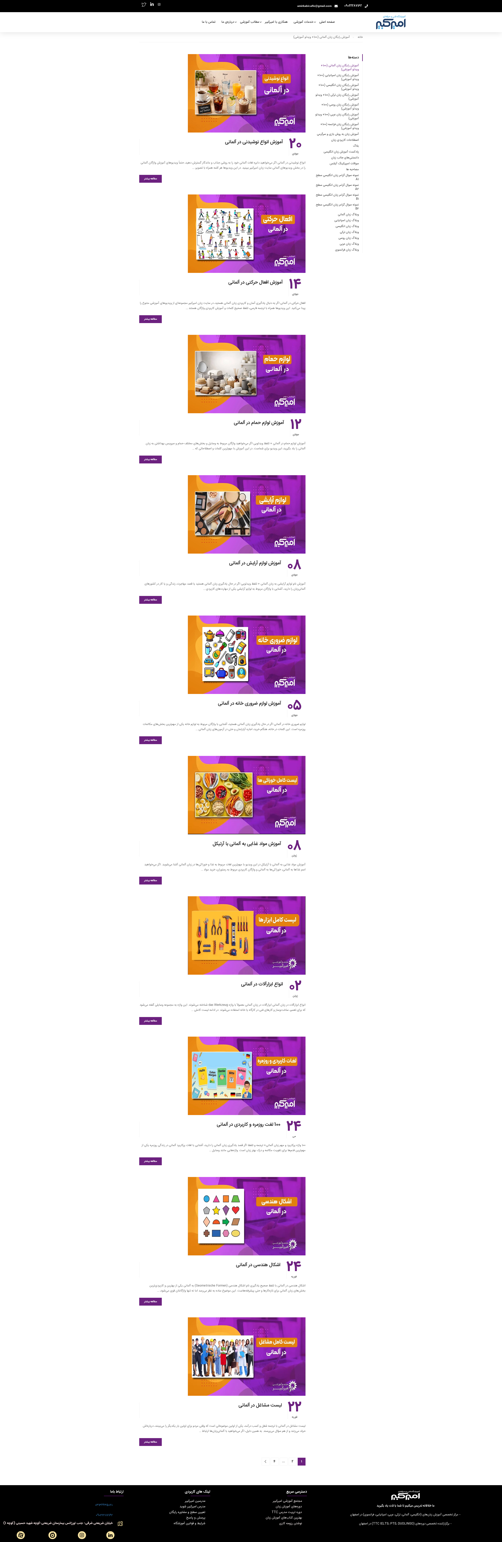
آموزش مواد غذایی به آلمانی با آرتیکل (247, 844)
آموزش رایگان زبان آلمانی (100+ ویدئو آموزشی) (340, 67)
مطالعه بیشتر (150, 179)
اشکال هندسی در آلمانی (258, 1265)
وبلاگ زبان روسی (348, 238)
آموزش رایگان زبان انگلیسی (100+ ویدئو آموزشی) (338, 87)
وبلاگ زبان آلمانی (348, 214)
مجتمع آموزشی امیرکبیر (287, 1501)
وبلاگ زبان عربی (349, 244)
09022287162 (104, 1515)
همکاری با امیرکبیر (276, 22)
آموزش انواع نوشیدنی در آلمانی (254, 142)
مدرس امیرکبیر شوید (192, 1506)
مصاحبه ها (352, 169)
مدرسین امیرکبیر (195, 1501)
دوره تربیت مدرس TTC (287, 1512)
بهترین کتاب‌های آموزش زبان (284, 1517)
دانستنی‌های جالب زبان (345, 157)
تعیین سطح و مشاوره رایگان (187, 1512)
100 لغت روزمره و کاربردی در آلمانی (248, 1124)
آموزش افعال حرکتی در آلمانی (255, 282)
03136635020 (104, 1505)
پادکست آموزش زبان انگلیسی (341, 151)
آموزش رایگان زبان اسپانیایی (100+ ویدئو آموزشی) (338, 77)
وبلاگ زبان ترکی (349, 232)
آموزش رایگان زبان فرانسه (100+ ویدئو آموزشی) (339, 126)
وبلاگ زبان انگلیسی (347, 226)
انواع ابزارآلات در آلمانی (262, 984)
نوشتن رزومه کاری (290, 1523)
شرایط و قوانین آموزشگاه (189, 1523)
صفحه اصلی (327, 22)
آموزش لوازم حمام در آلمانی (259, 423)
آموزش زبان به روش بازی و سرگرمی (338, 134)
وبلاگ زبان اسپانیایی (346, 220)
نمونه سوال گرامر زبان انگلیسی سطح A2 (337, 187)
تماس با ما (209, 22)
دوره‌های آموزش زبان (289, 1506)
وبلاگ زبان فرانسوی (347, 249)
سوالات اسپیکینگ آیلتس (344, 163)
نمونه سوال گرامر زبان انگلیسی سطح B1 (337, 197)
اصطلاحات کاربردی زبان (345, 140)
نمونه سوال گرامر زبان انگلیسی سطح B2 (337, 206)
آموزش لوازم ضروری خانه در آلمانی (249, 703)
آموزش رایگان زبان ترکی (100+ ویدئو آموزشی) (337, 97)
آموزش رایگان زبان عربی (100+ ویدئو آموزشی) (337, 116)
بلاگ (356, 145)
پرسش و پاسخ (195, 1517)
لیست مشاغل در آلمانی (260, 1405)
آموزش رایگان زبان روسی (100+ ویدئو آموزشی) (340, 106)
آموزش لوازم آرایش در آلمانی (255, 563)
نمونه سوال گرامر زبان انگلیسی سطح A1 (337, 177)
